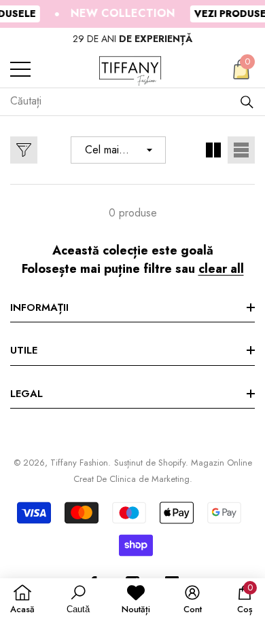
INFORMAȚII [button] (39, 307)
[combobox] (124, 101)
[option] (132, 39)
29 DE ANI (132, 38)
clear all (221, 269)
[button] (241, 69)
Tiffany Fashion (79, 462)
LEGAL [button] (26, 393)
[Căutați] (247, 101)
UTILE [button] (23, 350)
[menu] (20, 69)
